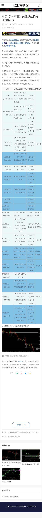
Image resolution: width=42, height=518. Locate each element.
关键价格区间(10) (11, 356)
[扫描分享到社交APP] (17, 373)
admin (6, 24)
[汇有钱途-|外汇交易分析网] (21, 5)
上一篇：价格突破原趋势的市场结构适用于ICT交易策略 (21, 432)
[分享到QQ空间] (30, 373)
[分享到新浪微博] (21, 373)
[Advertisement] (21, 398)
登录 (16, 497)
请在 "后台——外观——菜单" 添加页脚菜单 (21, 506)
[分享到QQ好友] (25, 373)
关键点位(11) (23, 356)
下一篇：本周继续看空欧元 (11, 436)
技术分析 (14, 24)
